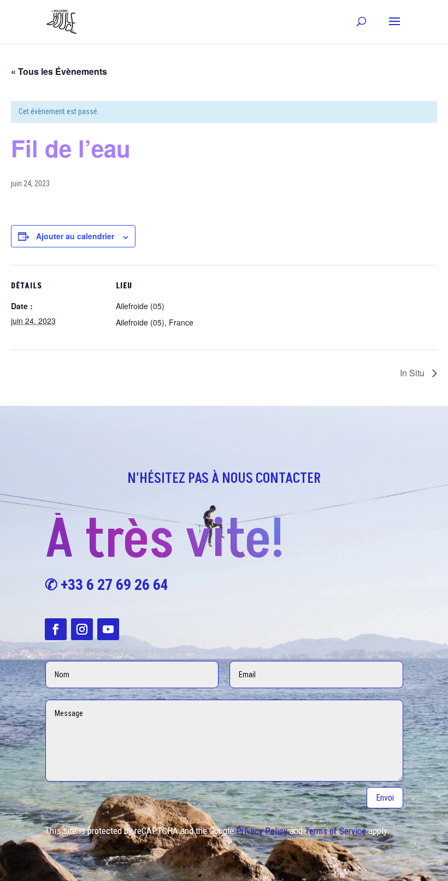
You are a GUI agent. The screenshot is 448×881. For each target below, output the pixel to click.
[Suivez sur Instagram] (82, 629)
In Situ (413, 372)
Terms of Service (335, 830)
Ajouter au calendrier (75, 235)
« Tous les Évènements (59, 71)
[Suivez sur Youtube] (108, 629)
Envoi (385, 798)
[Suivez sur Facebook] (56, 629)
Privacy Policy (261, 830)
